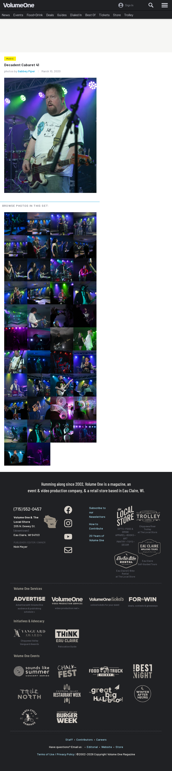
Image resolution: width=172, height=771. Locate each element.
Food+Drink (35, 15)
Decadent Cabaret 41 (21, 64)
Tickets (104, 15)
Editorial (92, 747)
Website (106, 747)
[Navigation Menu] (164, 5)
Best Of (90, 15)
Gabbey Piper (26, 71)
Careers (101, 739)
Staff (69, 739)
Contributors (84, 739)
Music (10, 58)
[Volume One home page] (20, 6)
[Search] (151, 5)
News (6, 15)
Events (18, 15)
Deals (50, 15)
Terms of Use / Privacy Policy (55, 754)
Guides (62, 15)
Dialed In (76, 15)
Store (117, 15)
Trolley (128, 15)
